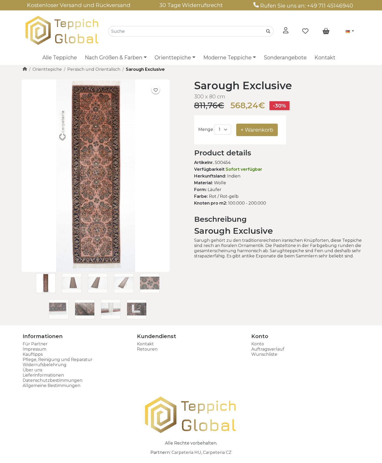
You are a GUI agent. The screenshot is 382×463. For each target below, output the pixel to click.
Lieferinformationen (43, 375)
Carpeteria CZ (217, 452)
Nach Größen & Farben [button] (113, 57)
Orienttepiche (47, 69)
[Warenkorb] (326, 31)
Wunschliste (264, 354)
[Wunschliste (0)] (305, 31)
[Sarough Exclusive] (96, 270)
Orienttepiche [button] (173, 57)
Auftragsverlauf (267, 349)
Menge (205, 129)
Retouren (147, 349)
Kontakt (324, 57)
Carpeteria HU (186, 452)
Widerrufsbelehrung (45, 364)
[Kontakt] (256, 5)
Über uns (32, 369)
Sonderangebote (285, 57)
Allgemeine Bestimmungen (51, 385)
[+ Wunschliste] (156, 89)
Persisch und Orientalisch (93, 69)
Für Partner (35, 343)
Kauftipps (33, 354)
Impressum (34, 349)
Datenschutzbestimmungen (52, 380)
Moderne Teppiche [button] (227, 57)
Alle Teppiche (59, 57)
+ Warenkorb (257, 130)
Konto (257, 343)
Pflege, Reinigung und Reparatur (58, 359)
